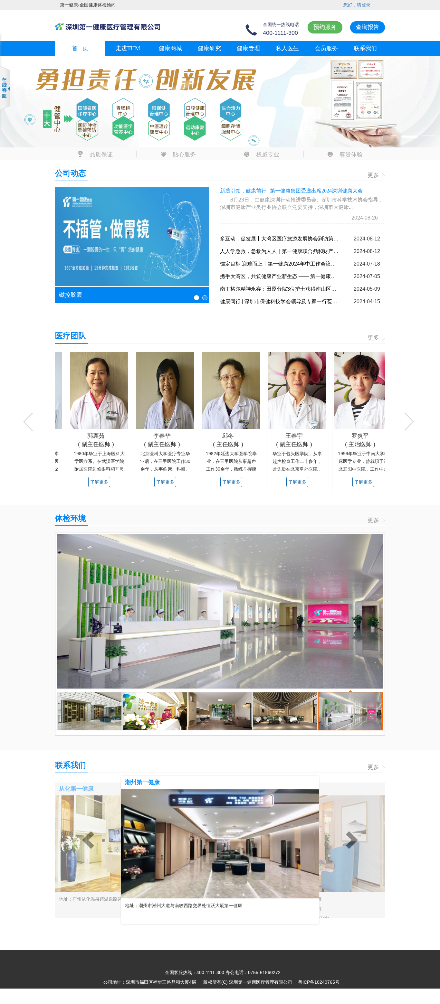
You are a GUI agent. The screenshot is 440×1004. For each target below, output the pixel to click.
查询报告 (367, 27)
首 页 (80, 48)
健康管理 (248, 48)
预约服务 (325, 27)
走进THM (128, 48)
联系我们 (365, 48)
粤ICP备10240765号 (319, 982)
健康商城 (170, 48)
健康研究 (209, 48)
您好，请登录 (356, 4)
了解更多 (86, 481)
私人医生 (287, 48)
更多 (374, 175)
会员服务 (326, 48)
